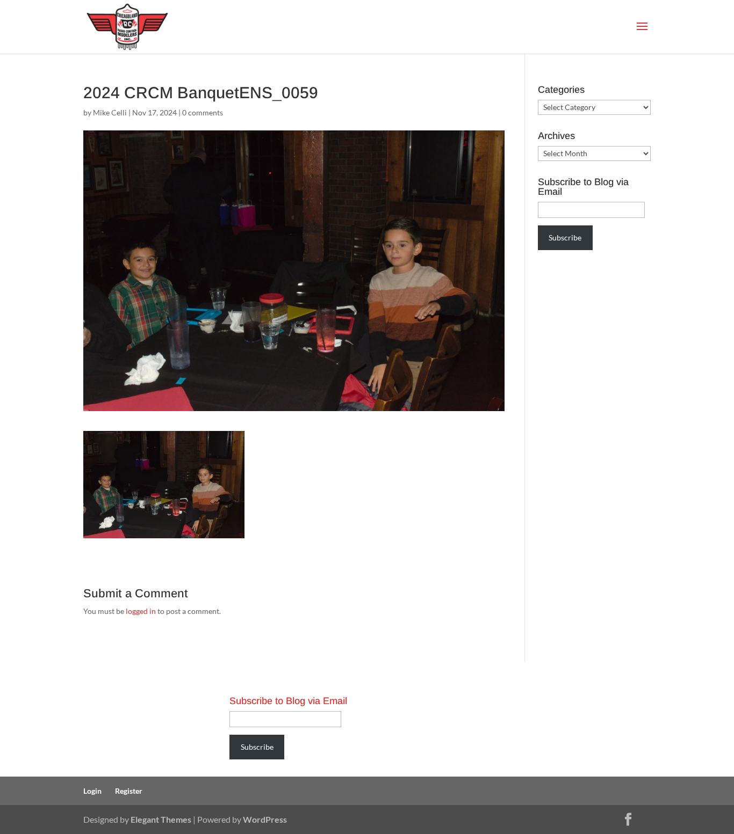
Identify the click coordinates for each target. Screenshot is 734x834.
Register (128, 790)
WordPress (265, 819)
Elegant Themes (161, 819)
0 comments (202, 112)
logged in (141, 611)
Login (92, 790)
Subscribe (565, 237)
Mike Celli (110, 112)
